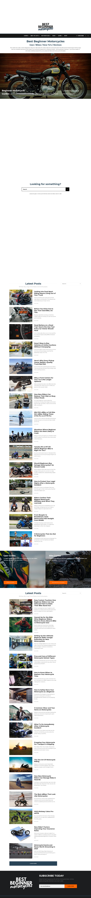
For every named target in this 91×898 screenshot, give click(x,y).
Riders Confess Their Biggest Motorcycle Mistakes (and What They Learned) (44, 500)
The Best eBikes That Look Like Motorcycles (44, 795)
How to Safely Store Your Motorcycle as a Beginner (44, 691)
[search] (67, 189)
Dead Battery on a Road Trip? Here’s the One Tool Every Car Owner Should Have (44, 327)
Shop (65, 35)
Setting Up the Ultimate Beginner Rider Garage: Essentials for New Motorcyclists (43, 638)
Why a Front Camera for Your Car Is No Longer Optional (43, 379)
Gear (53, 35)
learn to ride (58, 193)
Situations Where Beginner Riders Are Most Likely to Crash (45, 431)
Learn (59, 35)
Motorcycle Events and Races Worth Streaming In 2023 (44, 847)
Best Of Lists (35, 35)
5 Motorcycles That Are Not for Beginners (45, 535)
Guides (26, 35)
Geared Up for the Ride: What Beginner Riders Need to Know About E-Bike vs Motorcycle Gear (45, 619)
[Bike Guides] (68, 569)
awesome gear (33, 193)
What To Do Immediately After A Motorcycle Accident (44, 726)
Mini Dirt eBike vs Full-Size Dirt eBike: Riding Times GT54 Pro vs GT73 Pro (44, 414)
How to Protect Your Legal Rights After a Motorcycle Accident (44, 483)
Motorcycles (45, 35)
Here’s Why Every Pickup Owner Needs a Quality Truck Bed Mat (44, 362)
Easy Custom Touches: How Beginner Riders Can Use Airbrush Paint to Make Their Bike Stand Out (45, 602)
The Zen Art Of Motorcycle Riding (44, 760)
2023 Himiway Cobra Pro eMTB (43, 812)
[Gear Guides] (23, 569)
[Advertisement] (45, 10)
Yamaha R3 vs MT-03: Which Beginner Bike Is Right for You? (43, 448)
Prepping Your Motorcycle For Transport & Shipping (44, 743)
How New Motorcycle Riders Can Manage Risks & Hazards (45, 778)
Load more (33, 863)
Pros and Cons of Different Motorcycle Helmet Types (45, 657)
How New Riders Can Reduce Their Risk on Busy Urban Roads (44, 396)
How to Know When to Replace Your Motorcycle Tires (44, 674)
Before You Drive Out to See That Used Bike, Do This (43, 310)
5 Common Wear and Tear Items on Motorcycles (44, 709)
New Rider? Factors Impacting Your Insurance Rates (44, 829)
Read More (36, 303)
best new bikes (51, 193)
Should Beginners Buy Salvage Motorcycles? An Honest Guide (44, 465)
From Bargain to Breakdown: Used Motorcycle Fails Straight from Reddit (44, 517)
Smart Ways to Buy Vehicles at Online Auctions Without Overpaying (45, 345)
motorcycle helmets (42, 193)
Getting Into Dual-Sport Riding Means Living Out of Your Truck (45, 293)
